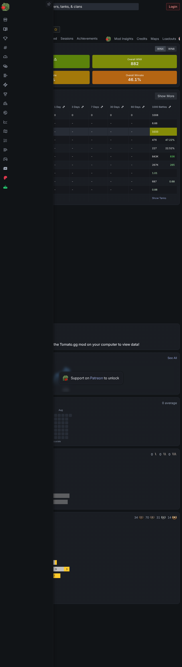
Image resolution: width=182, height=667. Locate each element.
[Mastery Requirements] (26, 94)
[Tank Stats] (26, 47)
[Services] (26, 19)
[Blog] (26, 168)
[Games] (26, 159)
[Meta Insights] (26, 122)
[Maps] (26, 131)
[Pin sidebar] (49, 4)
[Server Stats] (26, 112)
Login (173, 6)
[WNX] (26, 29)
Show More (166, 96)
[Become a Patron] (26, 177)
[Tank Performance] (26, 56)
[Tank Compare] (26, 75)
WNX (160, 48)
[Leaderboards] (26, 140)
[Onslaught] (26, 38)
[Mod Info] (26, 187)
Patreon (96, 378)
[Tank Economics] (26, 66)
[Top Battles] (26, 103)
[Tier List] (26, 149)
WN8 (171, 48)
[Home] (26, 6)
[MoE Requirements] (26, 84)
